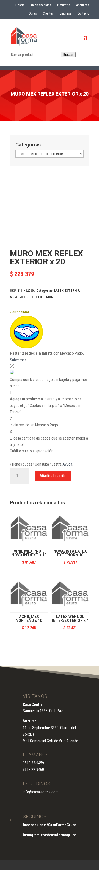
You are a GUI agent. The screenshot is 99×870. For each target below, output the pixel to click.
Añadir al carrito (53, 475)
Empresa (66, 13)
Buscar (68, 55)
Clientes (48, 13)
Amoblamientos (41, 5)
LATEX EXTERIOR (66, 291)
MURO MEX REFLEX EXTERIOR (31, 297)
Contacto (83, 13)
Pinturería (63, 5)
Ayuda (67, 464)
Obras (33, 13)
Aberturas (82, 5)
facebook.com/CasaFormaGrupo (50, 825)
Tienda (19, 5)
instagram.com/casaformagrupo (50, 835)
